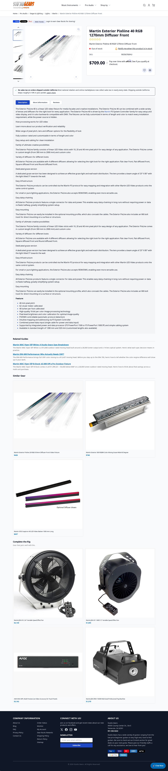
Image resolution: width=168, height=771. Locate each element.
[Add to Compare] (150, 70)
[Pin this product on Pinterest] (30, 21)
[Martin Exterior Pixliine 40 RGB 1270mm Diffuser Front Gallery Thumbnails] (18, 54)
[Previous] (31, 77)
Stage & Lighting (36, 13)
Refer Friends (39, 22)
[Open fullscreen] (53, 54)
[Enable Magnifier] (78, 29)
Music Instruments (70, 5)
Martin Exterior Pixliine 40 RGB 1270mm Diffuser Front (81, 13)
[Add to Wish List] (144, 70)
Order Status (42, 723)
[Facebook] (66, 729)
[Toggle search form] (144, 5)
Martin (55, 13)
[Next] (76, 77)
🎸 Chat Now (158, 766)
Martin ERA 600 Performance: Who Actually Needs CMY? (38, 354)
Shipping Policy (43, 736)
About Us (16, 723)
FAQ (14, 729)
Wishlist (40, 726)
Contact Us (17, 736)
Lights (47, 13)
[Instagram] (71, 729)
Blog (14, 726)
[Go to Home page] (24, 5)
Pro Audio (89, 5)
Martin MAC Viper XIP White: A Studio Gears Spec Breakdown (41, 344)
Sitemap (40, 742)
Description (22, 102)
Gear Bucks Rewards (45, 732)
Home (15, 13)
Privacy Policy (18, 732)
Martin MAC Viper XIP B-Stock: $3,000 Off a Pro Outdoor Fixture (42, 364)
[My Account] (149, 5)
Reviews (56, 102)
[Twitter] (61, 729)
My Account (41, 729)
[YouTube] (75, 729)
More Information (40, 102)
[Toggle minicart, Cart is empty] (153, 5)
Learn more (51, 93)
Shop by (104, 5)
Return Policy (42, 739)
